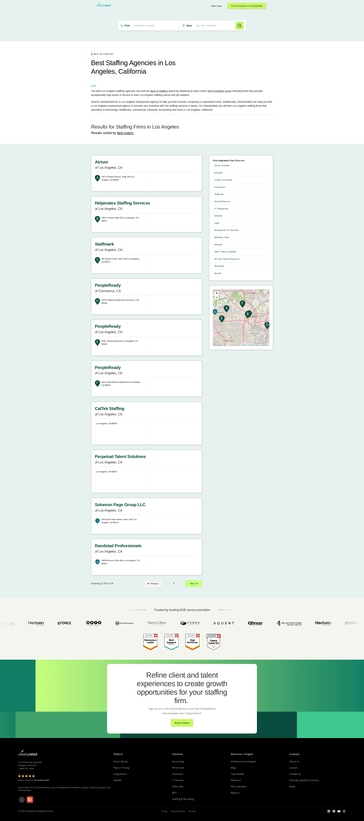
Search (240, 26)
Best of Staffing (159, 91)
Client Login (216, 6)
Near (189, 25)
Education (218, 173)
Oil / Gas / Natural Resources (226, 259)
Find (127, 25)
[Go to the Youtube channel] (339, 811)
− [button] (217, 297)
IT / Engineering (221, 208)
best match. (125, 133)
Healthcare (219, 194)
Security (217, 273)
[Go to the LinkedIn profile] (328, 811)
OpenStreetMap (254, 345)
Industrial (218, 216)
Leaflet (243, 345)
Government (219, 187)
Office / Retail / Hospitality (225, 252)
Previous (154, 583)
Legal (216, 223)
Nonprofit (218, 244)
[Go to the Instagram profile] (344, 811)
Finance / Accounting (223, 180)
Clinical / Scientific (221, 165)
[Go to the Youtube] (334, 811)
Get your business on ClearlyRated (246, 6)
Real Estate (219, 266)
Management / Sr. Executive (226, 230)
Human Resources (222, 201)
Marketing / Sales (221, 237)
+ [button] (217, 293)
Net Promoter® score (219, 91)
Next (192, 583)
